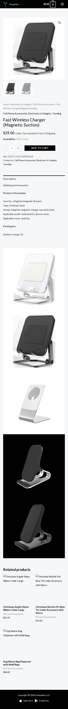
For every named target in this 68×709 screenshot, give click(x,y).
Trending (56, 113)
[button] (59, 23)
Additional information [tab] (15, 185)
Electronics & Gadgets (21, 104)
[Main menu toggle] (62, 4)
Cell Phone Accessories (44, 104)
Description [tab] (9, 178)
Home (6, 104)
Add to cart (40, 148)
